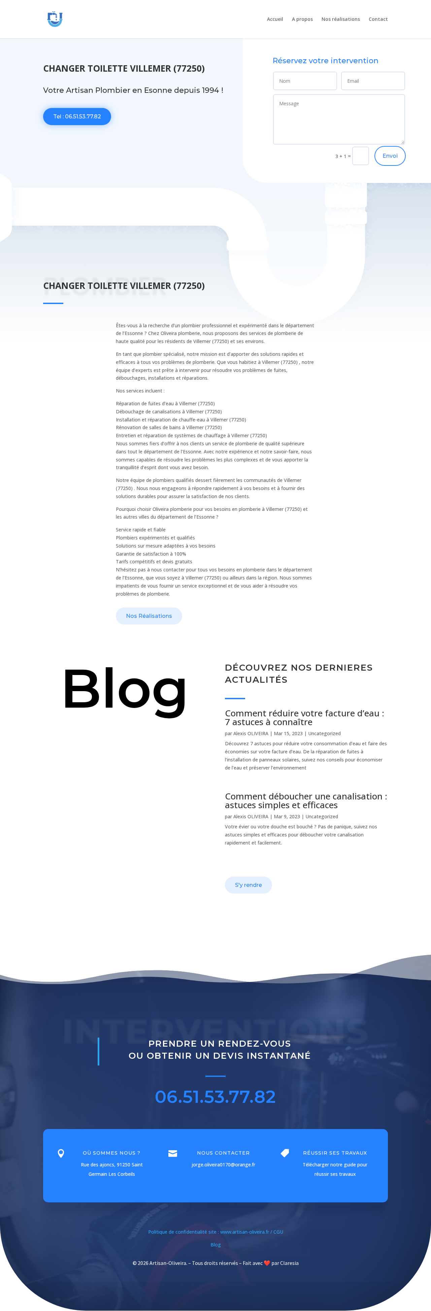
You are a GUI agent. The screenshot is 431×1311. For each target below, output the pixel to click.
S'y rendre (248, 885)
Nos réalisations (341, 19)
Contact (378, 19)
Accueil (275, 19)
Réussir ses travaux (335, 1153)
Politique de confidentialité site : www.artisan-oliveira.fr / (210, 1232)
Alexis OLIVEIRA (250, 733)
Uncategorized (324, 733)
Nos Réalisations (149, 616)
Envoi (390, 156)
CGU (278, 1232)
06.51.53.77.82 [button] (215, 1096)
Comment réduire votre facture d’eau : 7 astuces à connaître (304, 717)
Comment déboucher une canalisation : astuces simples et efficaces (306, 800)
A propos (302, 19)
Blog (215, 1244)
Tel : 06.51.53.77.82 (77, 116)
